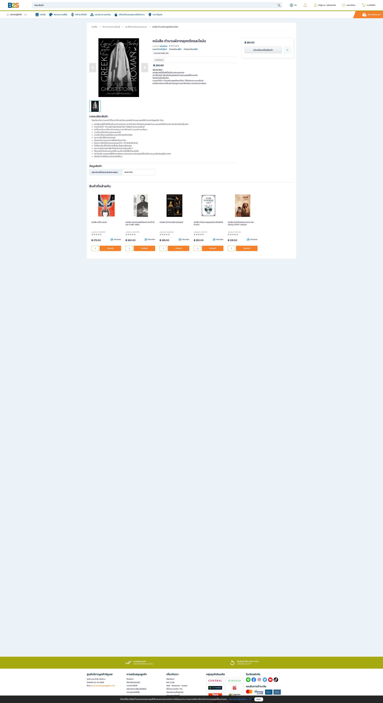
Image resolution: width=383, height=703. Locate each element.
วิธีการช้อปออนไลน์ (133, 682)
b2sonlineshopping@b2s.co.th (103, 685)
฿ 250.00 (158, 65)
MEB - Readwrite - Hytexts (176, 685)
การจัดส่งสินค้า (132, 685)
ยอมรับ (259, 699)
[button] (92, 67)
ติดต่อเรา (130, 679)
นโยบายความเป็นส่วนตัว (174, 692)
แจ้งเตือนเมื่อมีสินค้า (263, 50)
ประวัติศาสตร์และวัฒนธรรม (136, 26)
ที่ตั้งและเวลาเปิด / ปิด (174, 689)
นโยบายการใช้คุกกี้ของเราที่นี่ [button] (240, 699)
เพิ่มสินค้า (110, 248)
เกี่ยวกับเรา (170, 679)
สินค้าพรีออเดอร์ (374, 14)
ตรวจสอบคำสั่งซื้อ (133, 692)
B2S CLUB (170, 682)
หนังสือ (94, 26)
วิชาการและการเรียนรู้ (111, 26)
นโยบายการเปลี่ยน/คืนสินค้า (136, 689)
